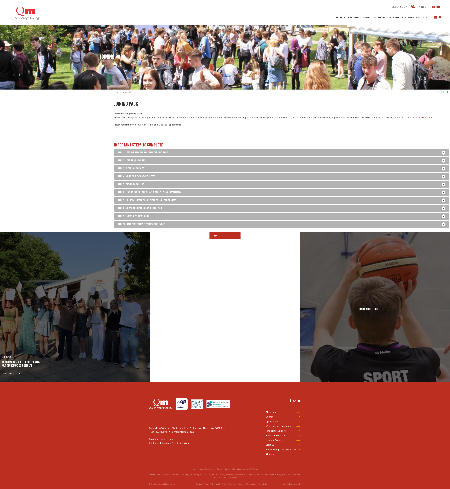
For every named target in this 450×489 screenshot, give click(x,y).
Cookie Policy (221, 484)
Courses (270, 416)
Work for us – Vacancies (279, 426)
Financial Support (276, 430)
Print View (154, 443)
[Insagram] (294, 400)
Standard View (169, 443)
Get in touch (166, 439)
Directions (154, 439)
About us (271, 412)
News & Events (274, 440)
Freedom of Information (247, 484)
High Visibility (186, 443)
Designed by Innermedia (292, 484)
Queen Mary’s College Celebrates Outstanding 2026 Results (21, 364)
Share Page (440, 92)
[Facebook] (290, 400)
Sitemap (199, 484)
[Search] (440, 17)
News (216, 235)
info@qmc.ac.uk (426, 117)
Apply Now (272, 421)
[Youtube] (298, 400)
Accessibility (262, 484)
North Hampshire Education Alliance (281, 452)
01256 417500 (160, 431)
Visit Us (270, 444)
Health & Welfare (275, 435)
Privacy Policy (209, 484)
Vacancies (232, 484)
